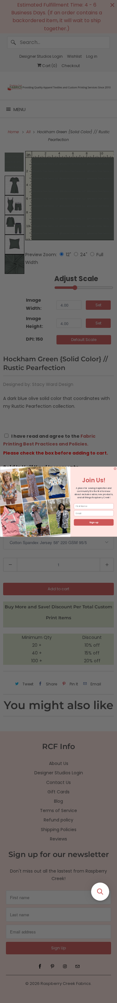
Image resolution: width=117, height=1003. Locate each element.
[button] (100, 892)
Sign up (93, 522)
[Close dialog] (115, 468)
